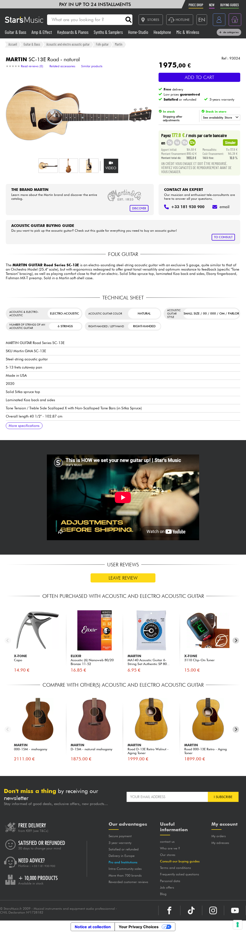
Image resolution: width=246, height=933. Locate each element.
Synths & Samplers (109, 32)
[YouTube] (235, 910)
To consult (223, 237)
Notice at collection (93, 926)
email (224, 206)
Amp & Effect (42, 32)
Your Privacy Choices (139, 926)
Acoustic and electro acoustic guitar (68, 44)
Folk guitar (102, 44)
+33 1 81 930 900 (43, 866)
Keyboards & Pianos (73, 32)
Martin (118, 44)
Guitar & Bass (16, 32)
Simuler (230, 142)
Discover (139, 208)
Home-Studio (138, 32)
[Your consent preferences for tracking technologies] (237, 924)
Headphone (163, 32)
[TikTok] (191, 910)
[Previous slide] (8, 640)
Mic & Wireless (187, 32)
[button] (48, 165)
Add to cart (199, 77)
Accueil (12, 44)
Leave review (123, 578)
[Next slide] (236, 640)
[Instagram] (213, 910)
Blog (163, 894)
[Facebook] (169, 910)
